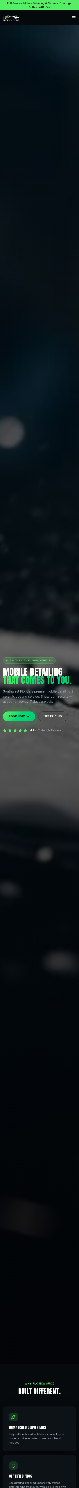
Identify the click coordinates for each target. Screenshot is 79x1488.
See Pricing (53, 716)
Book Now (17, 716)
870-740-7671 (41, 6)
